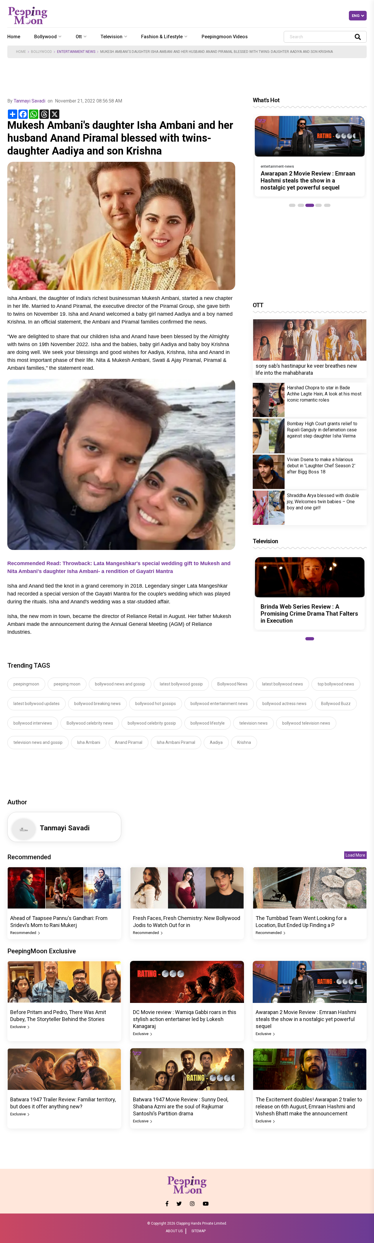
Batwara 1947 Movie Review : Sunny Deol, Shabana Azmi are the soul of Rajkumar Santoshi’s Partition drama (180, 1106)
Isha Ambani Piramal (176, 742)
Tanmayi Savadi (29, 101)
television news (253, 723)
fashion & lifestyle (162, 36)
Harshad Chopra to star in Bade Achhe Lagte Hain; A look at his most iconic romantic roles (324, 394)
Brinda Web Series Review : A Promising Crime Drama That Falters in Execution (309, 613)
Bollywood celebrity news (90, 723)
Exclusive (18, 1027)
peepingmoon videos (225, 36)
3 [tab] (310, 205)
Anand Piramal (128, 742)
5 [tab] (327, 205)
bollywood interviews (32, 723)
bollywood (45, 36)
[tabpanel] (310, 156)
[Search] (358, 37)
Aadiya (216, 742)
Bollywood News (232, 684)
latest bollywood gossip (181, 684)
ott (79, 36)
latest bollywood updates (36, 703)
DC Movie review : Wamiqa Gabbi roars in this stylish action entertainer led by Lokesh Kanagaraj (184, 1019)
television (111, 36)
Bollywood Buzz (336, 703)
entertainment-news (277, 166)
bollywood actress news (284, 703)
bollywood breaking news (97, 703)
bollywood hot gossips (155, 703)
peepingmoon (26, 684)
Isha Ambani (88, 742)
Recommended (23, 932)
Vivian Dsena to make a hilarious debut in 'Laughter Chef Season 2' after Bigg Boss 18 (321, 466)
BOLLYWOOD (41, 52)
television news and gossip (38, 742)
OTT (258, 305)
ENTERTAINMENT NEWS (76, 52)
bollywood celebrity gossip (152, 723)
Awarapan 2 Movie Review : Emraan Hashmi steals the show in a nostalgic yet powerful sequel (308, 180)
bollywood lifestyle (208, 723)
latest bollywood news (282, 684)
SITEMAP (198, 1231)
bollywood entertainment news (219, 703)
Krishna (244, 742)
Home (13, 36)
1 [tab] (292, 205)
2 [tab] (301, 205)
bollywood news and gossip (120, 684)
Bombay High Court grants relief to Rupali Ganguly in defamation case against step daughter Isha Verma (322, 430)
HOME (21, 52)
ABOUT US (174, 1231)
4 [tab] (318, 205)
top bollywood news (336, 684)
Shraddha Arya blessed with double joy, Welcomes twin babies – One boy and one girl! (323, 502)
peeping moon (67, 684)
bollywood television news (306, 723)
